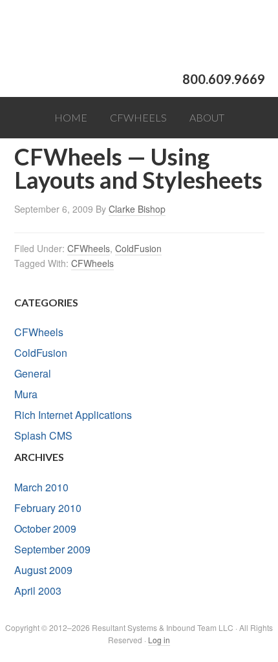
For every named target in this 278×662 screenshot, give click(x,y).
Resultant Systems (139, 35)
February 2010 (47, 507)
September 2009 (52, 549)
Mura (25, 394)
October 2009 (45, 528)
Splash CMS (43, 435)
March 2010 (41, 487)
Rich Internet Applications (73, 414)
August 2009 (43, 569)
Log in (159, 639)
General (32, 373)
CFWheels (88, 248)
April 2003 (37, 590)
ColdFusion (138, 248)
